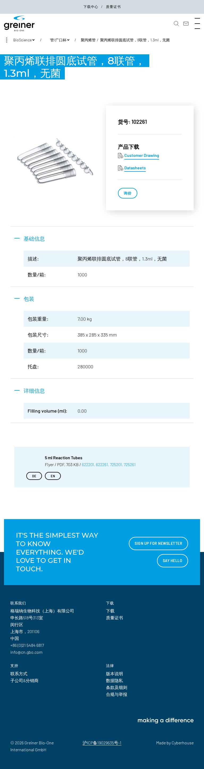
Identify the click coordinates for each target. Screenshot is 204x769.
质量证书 (113, 7)
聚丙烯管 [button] (88, 40)
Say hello (172, 560)
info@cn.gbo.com (26, 652)
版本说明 (114, 673)
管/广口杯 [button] (58, 40)
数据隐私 (114, 680)
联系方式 (18, 673)
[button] (176, 24)
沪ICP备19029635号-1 (102, 742)
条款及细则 (116, 687)
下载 (110, 610)
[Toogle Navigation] (197, 24)
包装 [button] (29, 298)
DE (34, 476)
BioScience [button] (22, 40)
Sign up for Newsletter (158, 543)
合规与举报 (116, 694)
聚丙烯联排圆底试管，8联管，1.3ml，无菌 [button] (135, 40)
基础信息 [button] (34, 238)
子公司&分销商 (24, 680)
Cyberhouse (183, 742)
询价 (127, 193)
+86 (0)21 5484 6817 (27, 645)
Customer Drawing (141, 155)
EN (53, 476)
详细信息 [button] (34, 390)
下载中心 (91, 7)
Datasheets (135, 167)
